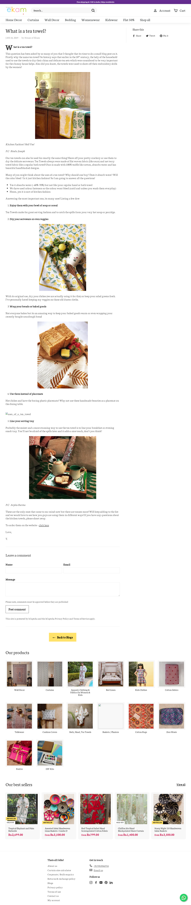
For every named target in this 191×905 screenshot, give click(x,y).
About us (52, 865)
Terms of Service (81, 618)
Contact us (53, 895)
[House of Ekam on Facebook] (96, 882)
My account (54, 900)
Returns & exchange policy (62, 878)
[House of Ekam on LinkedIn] (111, 882)
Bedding (70, 19)
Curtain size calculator (59, 870)
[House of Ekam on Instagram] (90, 882)
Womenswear (91, 19)
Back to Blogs (64, 637)
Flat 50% (128, 19)
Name (9, 564)
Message (10, 579)
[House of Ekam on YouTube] (101, 882)
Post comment (17, 609)
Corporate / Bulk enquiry (61, 874)
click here (44, 525)
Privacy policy (55, 887)
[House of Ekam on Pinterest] (106, 882)
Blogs (50, 883)
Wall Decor (52, 19)
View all (181, 784)
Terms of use (54, 891)
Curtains (33, 19)
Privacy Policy (62, 618)
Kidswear (111, 19)
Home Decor (14, 19)
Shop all (145, 19)
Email (66, 564)
